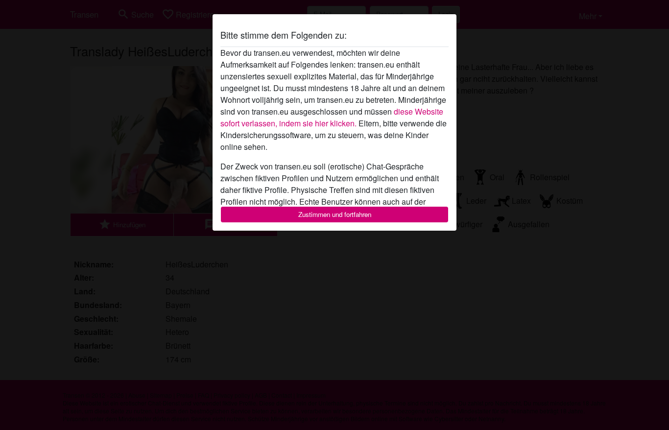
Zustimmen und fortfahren (334, 214)
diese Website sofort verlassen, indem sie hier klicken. (331, 117)
